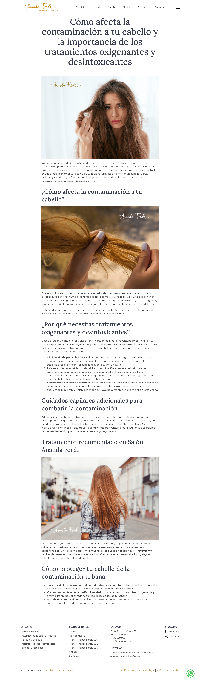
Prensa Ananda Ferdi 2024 (83, 644)
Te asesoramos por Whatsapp (190, 673)
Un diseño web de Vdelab (59, 670)
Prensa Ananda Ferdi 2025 (83, 639)
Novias (99, 7)
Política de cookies (131, 670)
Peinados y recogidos (31, 648)
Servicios (81, 7)
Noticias (128, 7)
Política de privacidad (168, 670)
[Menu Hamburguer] (178, 7)
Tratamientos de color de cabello (38, 636)
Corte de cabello (29, 631)
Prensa (142, 7)
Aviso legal (149, 670)
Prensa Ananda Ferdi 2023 (83, 648)
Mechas (113, 7)
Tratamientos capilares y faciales (37, 644)
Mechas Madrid (77, 636)
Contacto (160, 7)
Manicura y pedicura (31, 639)
